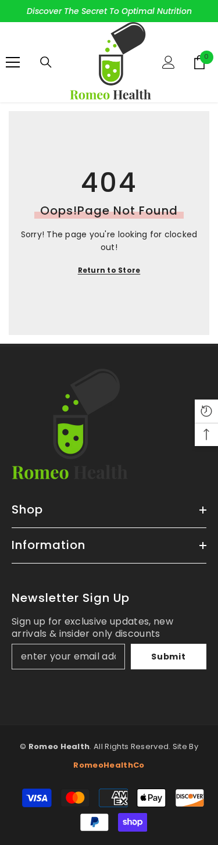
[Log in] (168, 62)
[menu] (13, 62)
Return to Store (109, 270)
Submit (168, 656)
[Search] (46, 62)
